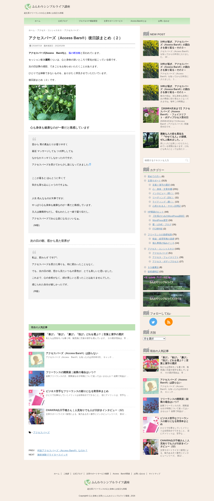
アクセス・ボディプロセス (165, 261)
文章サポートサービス (113, 21)
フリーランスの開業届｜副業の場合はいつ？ (71, 372)
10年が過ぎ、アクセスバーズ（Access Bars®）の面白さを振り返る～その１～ (175, 89)
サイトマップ (154, 474)
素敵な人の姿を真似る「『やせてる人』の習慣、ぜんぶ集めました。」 (174, 136)
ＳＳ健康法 (153, 267)
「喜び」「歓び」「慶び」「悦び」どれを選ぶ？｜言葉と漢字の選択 (85, 334)
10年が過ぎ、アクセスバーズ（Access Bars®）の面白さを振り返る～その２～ (175, 67)
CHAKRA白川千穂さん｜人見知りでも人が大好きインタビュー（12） (85, 410)
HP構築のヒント (156, 212)
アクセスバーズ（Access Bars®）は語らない (72, 353)
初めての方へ (154, 176)
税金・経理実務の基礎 (163, 238)
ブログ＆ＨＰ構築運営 (88, 21)
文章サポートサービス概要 (97, 474)
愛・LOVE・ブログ (161, 224)
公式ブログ (63, 21)
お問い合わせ (163, 21)
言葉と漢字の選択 (161, 185)
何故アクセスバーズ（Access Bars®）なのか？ (62, 450)
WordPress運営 (160, 220)
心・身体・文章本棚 (162, 189)
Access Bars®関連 (121, 474)
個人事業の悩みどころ (163, 243)
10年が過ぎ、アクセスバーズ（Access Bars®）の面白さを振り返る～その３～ (175, 44)
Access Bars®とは (138, 21)
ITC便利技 (157, 228)
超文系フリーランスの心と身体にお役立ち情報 (107, 489)
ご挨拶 (66, 474)
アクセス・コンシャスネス (161, 249)
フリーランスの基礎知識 (160, 234)
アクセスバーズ (41, 432)
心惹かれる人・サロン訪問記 (166, 206)
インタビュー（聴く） (163, 193)
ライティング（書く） (163, 201)
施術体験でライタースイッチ (52, 454)
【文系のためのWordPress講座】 (168, 216)
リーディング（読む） (163, 197)
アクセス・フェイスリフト (165, 257)
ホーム (37, 21)
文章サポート (154, 180)
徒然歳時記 (153, 271)
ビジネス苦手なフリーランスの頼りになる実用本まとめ (77, 391)
